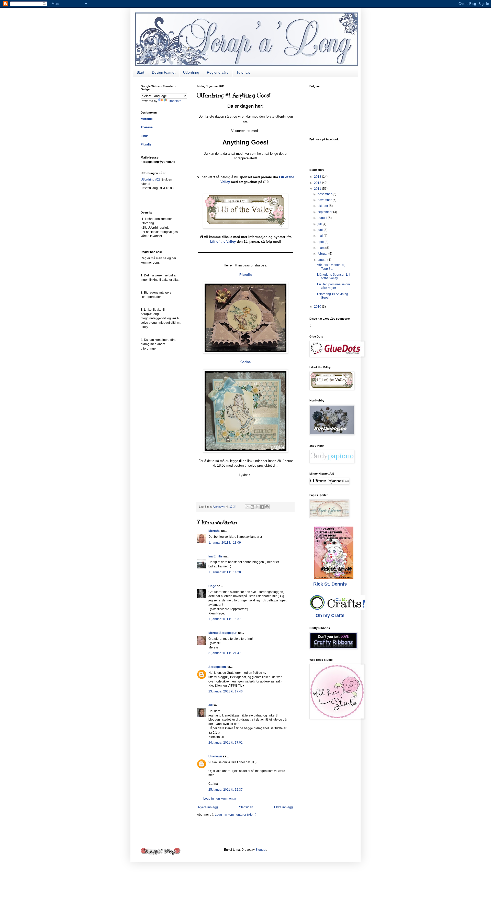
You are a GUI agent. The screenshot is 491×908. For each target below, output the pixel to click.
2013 (318, 176)
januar (322, 260)
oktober (323, 206)
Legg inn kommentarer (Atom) (235, 814)
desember (325, 194)
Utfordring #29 (151, 179)
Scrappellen (217, 667)
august (323, 218)
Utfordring (191, 72)
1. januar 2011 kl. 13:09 (224, 542)
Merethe (214, 531)
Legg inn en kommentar (219, 798)
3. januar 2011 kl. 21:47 (224, 653)
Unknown (215, 756)
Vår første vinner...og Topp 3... (331, 266)
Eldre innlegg (283, 807)
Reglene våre (218, 72)
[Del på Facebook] (262, 506)
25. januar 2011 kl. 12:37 (225, 789)
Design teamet (163, 72)
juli (320, 224)
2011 (318, 188)
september (325, 212)
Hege (212, 586)
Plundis (245, 275)
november (325, 200)
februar (323, 253)
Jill (210, 705)
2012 (318, 183)
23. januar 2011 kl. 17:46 (225, 691)
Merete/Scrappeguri (222, 633)
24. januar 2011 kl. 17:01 (225, 742)
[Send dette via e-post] (247, 506)
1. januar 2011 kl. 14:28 (224, 572)
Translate (174, 101)
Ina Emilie (215, 556)
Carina (245, 362)
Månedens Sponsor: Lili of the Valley (333, 276)
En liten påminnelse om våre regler (333, 286)
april (321, 242)
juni (320, 230)
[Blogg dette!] (252, 506)
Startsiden (246, 807)
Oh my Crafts (330, 615)
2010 (318, 306)
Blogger (260, 849)
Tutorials (243, 72)
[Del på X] (257, 506)
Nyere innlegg (208, 807)
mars (321, 248)
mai (320, 236)
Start (140, 72)
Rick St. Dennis (330, 584)
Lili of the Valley (223, 241)
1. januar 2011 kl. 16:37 (224, 619)
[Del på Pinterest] (267, 506)
